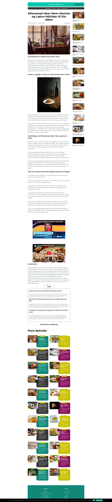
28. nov (42, 376)
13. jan (64, 349)
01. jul (42, 349)
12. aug (42, 456)
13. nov (64, 429)
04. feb (42, 429)
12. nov (64, 376)
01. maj (64, 469)
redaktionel (67, 23)
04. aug (64, 336)
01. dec (64, 362)
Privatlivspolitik (99, 500)
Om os (54, 8)
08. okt (42, 442)
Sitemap (66, 498)
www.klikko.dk (47, 497)
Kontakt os (64, 8)
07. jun (64, 456)
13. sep (64, 389)
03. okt (64, 442)
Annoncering (48, 8)
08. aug (64, 402)
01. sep (42, 402)
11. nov (42, 389)
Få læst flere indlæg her (49, 324)
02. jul (64, 416)
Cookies (58, 8)
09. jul (42, 416)
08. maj (42, 469)
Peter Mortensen (41, 23)
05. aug (42, 336)
